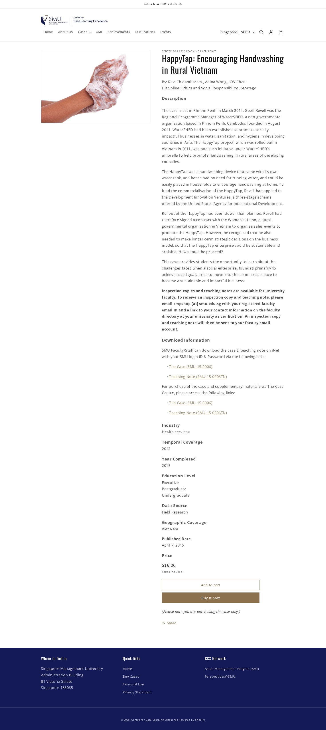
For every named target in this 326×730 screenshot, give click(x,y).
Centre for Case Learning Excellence (154, 719)
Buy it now (210, 598)
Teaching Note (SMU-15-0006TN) (198, 376)
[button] (84, 32)
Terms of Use (133, 684)
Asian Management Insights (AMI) (232, 669)
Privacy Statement (137, 692)
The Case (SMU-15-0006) (190, 366)
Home (127, 669)
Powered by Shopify (192, 719)
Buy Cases (131, 677)
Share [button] (171, 623)
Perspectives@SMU (220, 677)
